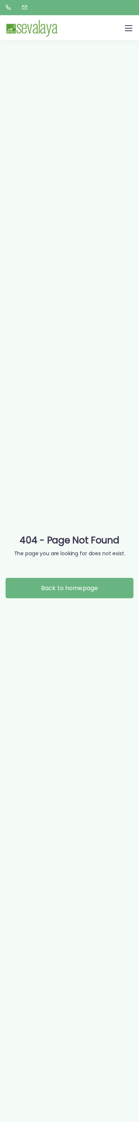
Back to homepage (69, 588)
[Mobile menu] (128, 28)
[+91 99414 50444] (10, 7)
